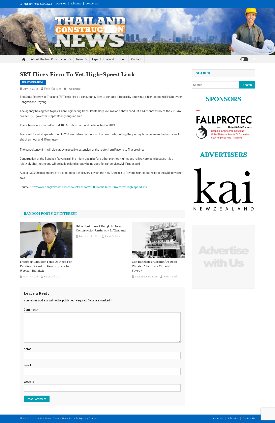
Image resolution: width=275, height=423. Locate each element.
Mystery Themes (88, 418)
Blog (122, 59)
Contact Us (92, 3)
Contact (136, 59)
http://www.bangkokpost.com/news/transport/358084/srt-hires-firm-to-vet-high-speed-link (88, 187)
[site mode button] (244, 59)
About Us (61, 3)
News (79, 59)
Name (27, 349)
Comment (31, 309)
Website (29, 381)
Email (27, 365)
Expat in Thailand (103, 59)
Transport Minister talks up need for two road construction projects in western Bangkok (46, 266)
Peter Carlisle (52, 88)
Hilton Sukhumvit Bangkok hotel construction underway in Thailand (101, 228)
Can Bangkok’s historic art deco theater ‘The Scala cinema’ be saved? (154, 266)
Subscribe (75, 3)
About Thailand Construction (49, 59)
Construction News (32, 82)
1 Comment (74, 88)
